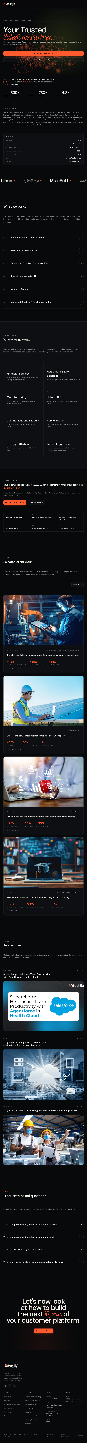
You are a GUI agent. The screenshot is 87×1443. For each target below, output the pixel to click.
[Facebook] (14, 1385)
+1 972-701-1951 (51, 1399)
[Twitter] (9, 1385)
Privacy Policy (50, 1435)
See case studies (42, 1331)
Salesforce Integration (33, 1401)
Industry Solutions (31, 1420)
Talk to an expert (42, 60)
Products (7, 1412)
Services (7, 1401)
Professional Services (12, 1404)
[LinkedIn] (5, 1385)
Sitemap (80, 1436)
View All (76, 585)
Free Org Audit (35, 502)
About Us (7, 1397)
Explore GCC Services (13, 502)
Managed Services (31, 1404)
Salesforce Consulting (33, 1397)
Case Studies (9, 1408)
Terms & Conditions (65, 1435)
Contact (7, 1416)
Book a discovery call (42, 53)
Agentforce (29, 1412)
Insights (28, 1424)
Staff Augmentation (32, 1408)
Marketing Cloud (31, 1416)
